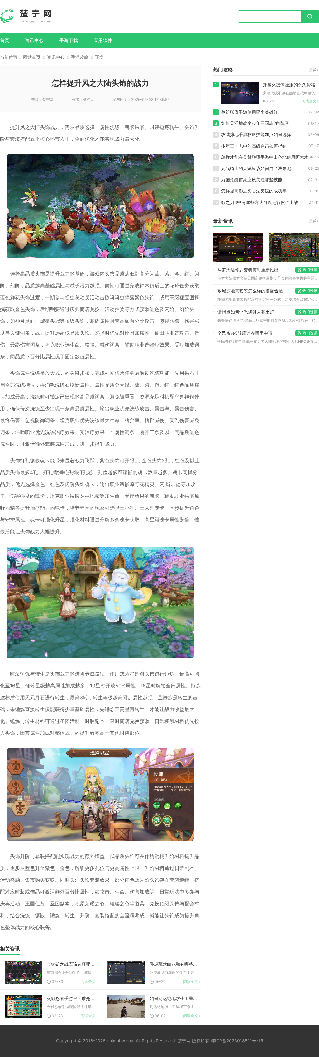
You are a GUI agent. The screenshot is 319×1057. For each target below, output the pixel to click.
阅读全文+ (89, 981)
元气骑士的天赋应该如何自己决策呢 (256, 168)
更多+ (314, 69)
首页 (4, 40)
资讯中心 (34, 40)
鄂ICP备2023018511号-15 (237, 1040)
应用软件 (102, 40)
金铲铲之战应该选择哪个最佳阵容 (72, 964)
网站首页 (31, 57)
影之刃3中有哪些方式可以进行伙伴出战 (259, 202)
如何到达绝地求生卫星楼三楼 (175, 998)
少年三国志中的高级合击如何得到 (254, 146)
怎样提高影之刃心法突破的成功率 (254, 190)
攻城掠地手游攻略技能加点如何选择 (256, 134)
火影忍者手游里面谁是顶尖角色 (72, 998)
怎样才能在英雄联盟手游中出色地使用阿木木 (264, 157)
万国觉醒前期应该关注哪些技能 (251, 179)
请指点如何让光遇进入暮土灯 (245, 311)
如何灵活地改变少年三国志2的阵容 (255, 123)
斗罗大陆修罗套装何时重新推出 (248, 269)
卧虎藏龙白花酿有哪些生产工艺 (175, 964)
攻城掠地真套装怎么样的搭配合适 (250, 290)
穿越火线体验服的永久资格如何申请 (291, 84)
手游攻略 (79, 57)
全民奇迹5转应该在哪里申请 (245, 333)
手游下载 (68, 40)
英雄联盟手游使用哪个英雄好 (249, 112)
